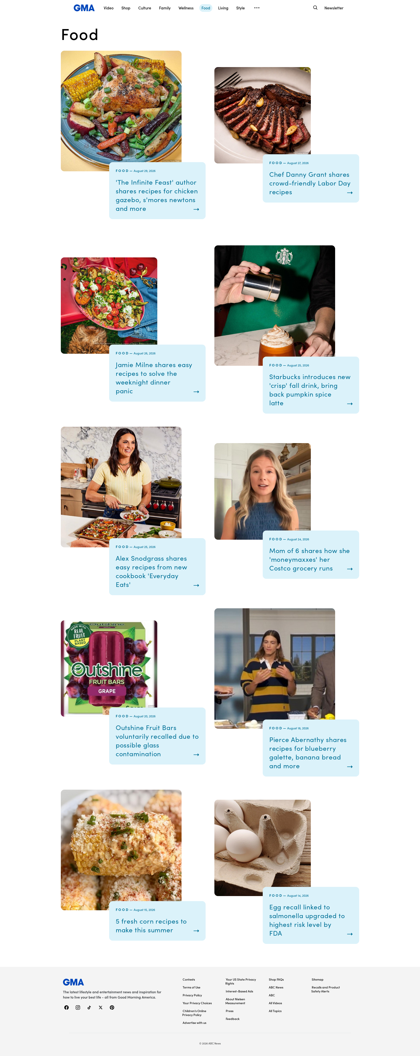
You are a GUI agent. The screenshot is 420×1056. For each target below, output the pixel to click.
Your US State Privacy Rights (240, 981)
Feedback (233, 1018)
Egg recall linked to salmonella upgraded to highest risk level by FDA (307, 919)
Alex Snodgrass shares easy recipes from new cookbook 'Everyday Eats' (151, 571)
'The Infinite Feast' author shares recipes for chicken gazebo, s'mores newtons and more (157, 195)
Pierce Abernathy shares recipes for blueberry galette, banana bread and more (308, 752)
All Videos (275, 1003)
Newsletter (333, 7)
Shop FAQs (276, 979)
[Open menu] (256, 8)
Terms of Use (191, 987)
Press (229, 1011)
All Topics (275, 1011)
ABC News (276, 987)
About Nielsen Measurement (235, 1001)
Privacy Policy (192, 995)
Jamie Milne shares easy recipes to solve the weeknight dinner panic (154, 377)
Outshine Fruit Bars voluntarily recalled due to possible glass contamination (157, 740)
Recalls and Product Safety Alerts (325, 989)
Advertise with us (194, 1022)
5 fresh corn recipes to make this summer (151, 925)
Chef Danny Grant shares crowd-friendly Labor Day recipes (310, 183)
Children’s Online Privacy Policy (194, 1013)
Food (122, 170)
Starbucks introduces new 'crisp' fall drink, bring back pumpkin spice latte (310, 389)
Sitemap (318, 979)
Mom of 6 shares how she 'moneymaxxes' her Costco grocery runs (309, 559)
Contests (189, 979)
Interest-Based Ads (239, 991)
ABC (272, 995)
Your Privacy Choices (197, 1003)
